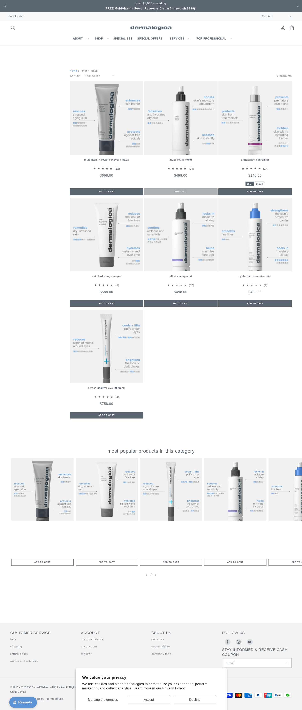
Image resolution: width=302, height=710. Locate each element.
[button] (5, 5)
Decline (195, 699)
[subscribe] (287, 663)
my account (89, 646)
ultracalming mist (180, 276)
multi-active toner (180, 159)
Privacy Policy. (174, 688)
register (86, 653)
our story (157, 639)
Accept (149, 699)
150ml (259, 184)
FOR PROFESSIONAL (211, 38)
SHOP (99, 38)
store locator (16, 16)
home (73, 70)
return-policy (19, 653)
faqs (13, 639)
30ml (249, 184)
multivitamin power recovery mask (106, 159)
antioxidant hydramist (255, 159)
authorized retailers (24, 661)
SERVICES (176, 38)
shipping (16, 646)
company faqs (161, 653)
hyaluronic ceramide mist (255, 276)
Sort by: (75, 75)
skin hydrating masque (106, 276)
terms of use (55, 698)
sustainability (160, 646)
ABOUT (78, 38)
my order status (92, 639)
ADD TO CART (42, 562)
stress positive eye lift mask (106, 388)
